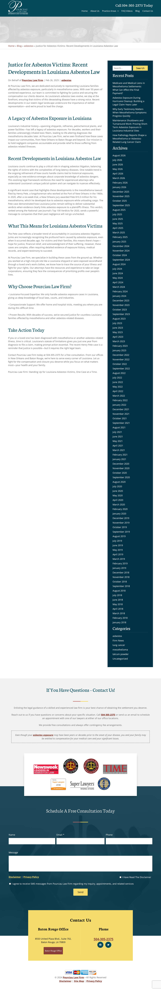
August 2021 (119, 427)
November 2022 (121, 359)
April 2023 (118, 336)
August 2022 (119, 373)
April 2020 (118, 499)
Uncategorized (120, 658)
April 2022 (118, 391)
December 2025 (121, 191)
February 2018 (120, 617)
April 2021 (118, 445)
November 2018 (121, 577)
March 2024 (119, 286)
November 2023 (121, 305)
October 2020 (120, 472)
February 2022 (120, 400)
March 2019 (119, 558)
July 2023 (117, 323)
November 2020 (121, 468)
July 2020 (117, 486)
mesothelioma (120, 649)
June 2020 (118, 490)
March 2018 (119, 613)
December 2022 (121, 354)
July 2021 (117, 431)
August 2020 (119, 481)
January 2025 (119, 241)
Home (85, 11)
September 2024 (121, 259)
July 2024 (117, 268)
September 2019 (121, 531)
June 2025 (118, 218)
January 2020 (119, 513)
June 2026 (118, 164)
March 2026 (119, 178)
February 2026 (120, 182)
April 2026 (118, 173)
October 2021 (120, 418)
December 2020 (121, 463)
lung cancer (119, 645)
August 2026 (119, 155)
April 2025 (118, 227)
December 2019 (121, 518)
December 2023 (121, 300)
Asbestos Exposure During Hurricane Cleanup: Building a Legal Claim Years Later (128, 101)
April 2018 (118, 608)
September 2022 (121, 368)
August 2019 (119, 536)
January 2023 (119, 350)
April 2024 (118, 282)
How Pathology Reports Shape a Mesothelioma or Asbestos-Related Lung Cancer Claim (129, 138)
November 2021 (121, 413)
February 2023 (120, 345)
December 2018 (121, 572)
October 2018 (120, 581)
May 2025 (118, 223)
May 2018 (118, 604)
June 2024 (118, 273)
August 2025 (119, 209)
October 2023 (120, 309)
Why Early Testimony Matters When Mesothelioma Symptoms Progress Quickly (130, 112)
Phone (109, 834)
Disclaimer (15, 876)
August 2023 (119, 318)
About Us (94, 11)
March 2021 (119, 450)
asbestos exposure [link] (43, 734)
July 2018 (117, 595)
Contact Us (147, 11)
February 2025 (120, 237)
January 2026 (119, 187)
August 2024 (119, 264)
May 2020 (118, 495)
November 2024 (121, 250)
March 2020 (119, 504)
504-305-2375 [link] (108, 714)
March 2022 (119, 395)
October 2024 (120, 255)
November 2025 (121, 196)
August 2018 (119, 590)
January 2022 (119, 404)
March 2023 (119, 341)
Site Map (79, 981)
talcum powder (121, 654)
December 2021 (121, 409)
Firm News (118, 640)
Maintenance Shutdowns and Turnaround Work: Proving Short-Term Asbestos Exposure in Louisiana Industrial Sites (130, 125)
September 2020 (121, 477)
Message (13, 852)
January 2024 (119, 295)
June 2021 (118, 436)
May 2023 (118, 332)
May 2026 (118, 169)
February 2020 (120, 509)
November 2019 (121, 522)
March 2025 (119, 232)
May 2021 (118, 441)
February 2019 (120, 563)
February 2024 (120, 291)
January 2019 (119, 567)
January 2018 (119, 622)
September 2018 (121, 586)
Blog (137, 11)
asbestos (28, 45)
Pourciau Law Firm (32, 80)
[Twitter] (108, 945)
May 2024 (118, 277)
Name (12, 834)
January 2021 (119, 459)
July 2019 (117, 540)
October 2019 (120, 527)
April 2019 (118, 554)
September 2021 (121, 422)
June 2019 (118, 545)
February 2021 (120, 454)
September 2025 (121, 205)
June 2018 (118, 599)
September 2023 (121, 314)
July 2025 (117, 214)
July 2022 (117, 377)
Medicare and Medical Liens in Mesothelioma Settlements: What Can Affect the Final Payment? (129, 88)
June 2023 (118, 327)
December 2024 (121, 246)
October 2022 (120, 363)
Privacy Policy (31, 876)
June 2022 (118, 382)
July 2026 (117, 159)
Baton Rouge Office (53, 950)
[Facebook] (100, 945)
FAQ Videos (127, 11)
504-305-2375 (132, 5)
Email (60, 834)
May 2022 (118, 386)
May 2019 (118, 549)
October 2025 (120, 200)
